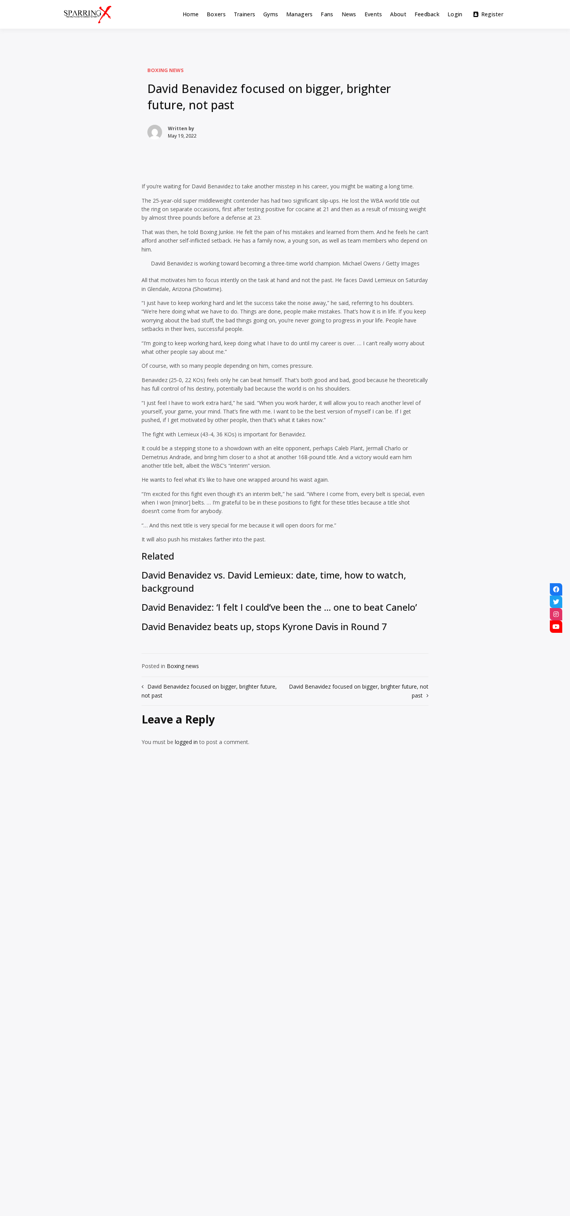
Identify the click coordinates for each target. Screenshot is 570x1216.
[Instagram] (556, 614)
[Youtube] (556, 626)
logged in (186, 742)
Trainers (244, 14)
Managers (299, 14)
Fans (327, 14)
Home (191, 14)
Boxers (216, 14)
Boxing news (165, 70)
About (398, 14)
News (349, 14)
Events (373, 14)
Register (492, 14)
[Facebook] (556, 589)
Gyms (270, 14)
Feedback (427, 14)
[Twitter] (556, 602)
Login (454, 14)
